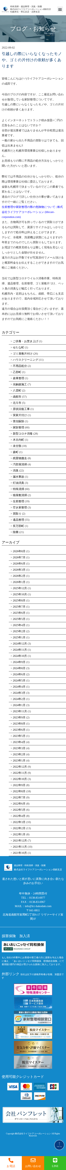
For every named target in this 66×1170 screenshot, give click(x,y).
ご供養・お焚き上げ (25, 341)
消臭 (15, 470)
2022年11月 (20, 772)
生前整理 (18, 501)
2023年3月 (19, 748)
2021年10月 (20, 852)
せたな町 (18, 347)
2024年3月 (19, 692)
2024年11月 (20, 649)
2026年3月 (19, 569)
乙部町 (17, 372)
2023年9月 (19, 717)
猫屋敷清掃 (20, 495)
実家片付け (20, 415)
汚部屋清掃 (20, 464)
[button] (60, 9)
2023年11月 (20, 711)
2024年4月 (19, 686)
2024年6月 (19, 674)
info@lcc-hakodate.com (38, 906)
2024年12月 (20, 643)
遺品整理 (18, 519)
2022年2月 (19, 828)
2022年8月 (19, 791)
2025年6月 (19, 612)
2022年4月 (19, 815)
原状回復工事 (21, 408)
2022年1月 (19, 834)
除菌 (15, 532)
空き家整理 (20, 507)
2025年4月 (19, 625)
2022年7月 (19, 797)
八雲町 (17, 390)
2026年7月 (19, 557)
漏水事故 (18, 476)
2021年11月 (20, 846)
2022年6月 (19, 803)
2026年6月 (19, 563)
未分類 (17, 445)
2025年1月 (19, 637)
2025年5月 (19, 618)
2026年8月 (19, 551)
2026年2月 (19, 575)
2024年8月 (19, 668)
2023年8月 (19, 723)
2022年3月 (19, 822)
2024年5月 (19, 680)
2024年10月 (20, 655)
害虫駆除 (18, 421)
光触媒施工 (20, 384)
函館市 (17, 396)
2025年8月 (19, 600)
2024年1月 (19, 705)
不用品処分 (20, 365)
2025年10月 (20, 594)
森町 (15, 452)
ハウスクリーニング (25, 359)
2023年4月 (19, 742)
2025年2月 (19, 631)
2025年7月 (19, 606)
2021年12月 (20, 840)
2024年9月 (19, 662)
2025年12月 (20, 588)
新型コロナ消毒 (23, 433)
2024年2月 (19, 698)
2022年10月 (20, 778)
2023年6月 (19, 729)
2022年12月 (20, 766)
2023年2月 (19, 754)
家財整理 (18, 427)
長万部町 (18, 525)
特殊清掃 (18, 488)
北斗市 (17, 402)
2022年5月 (19, 809)
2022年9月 (19, 785)
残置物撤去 (20, 458)
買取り (17, 513)
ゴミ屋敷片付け (23, 353)
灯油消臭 (18, 482)
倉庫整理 (18, 378)
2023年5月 (19, 735)
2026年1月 (19, 582)
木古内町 (18, 439)
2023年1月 (19, 760)
